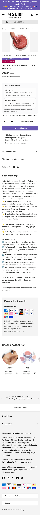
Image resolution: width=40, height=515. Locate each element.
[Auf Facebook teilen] (14, 167)
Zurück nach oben (20, 408)
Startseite (5, 29)
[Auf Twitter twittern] (9, 167)
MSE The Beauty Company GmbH (14, 55)
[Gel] (28, 357)
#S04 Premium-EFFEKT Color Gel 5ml (21, 29)
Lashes (10, 367)
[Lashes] (10, 357)
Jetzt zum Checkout (20, 128)
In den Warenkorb (26, 121)
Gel (28, 367)
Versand (12, 115)
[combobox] (20, 22)
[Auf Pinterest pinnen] (18, 167)
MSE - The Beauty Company (15, 510)
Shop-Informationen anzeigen (15, 143)
